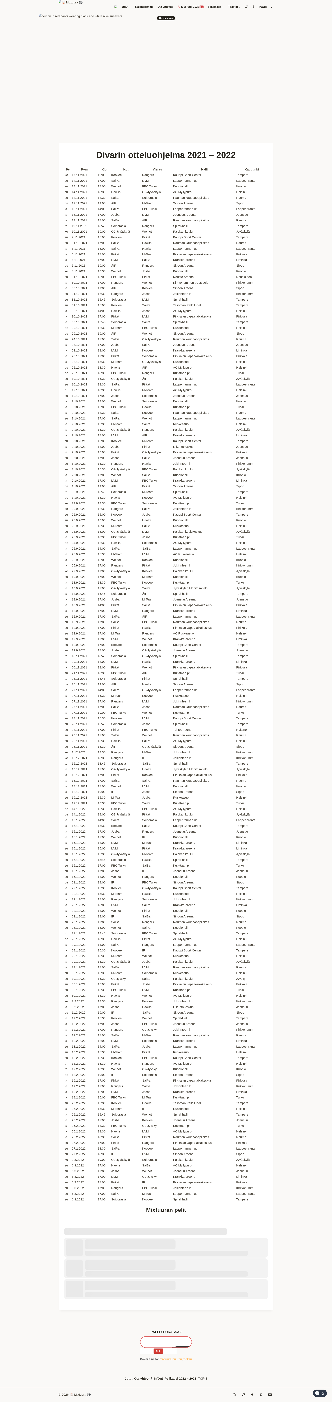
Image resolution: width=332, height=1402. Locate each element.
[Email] (269, 1394)
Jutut (128, 1378)
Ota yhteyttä (165, 6)
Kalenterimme (144, 6)
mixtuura (166, 1359)
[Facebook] (252, 1394)
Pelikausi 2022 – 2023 (180, 1378)
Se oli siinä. (166, 18)
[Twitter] (243, 1394)
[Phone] (261, 1394)
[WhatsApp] (234, 1394)
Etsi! (158, 1351)
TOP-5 (202, 1378)
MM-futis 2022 (191, 6)
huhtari (177, 1359)
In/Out (263, 6)
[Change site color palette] (320, 1393)
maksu (187, 1359)
